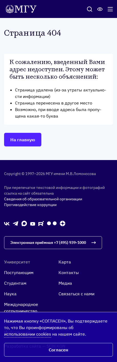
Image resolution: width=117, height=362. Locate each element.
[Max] (24, 223)
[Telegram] (15, 223)
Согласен (58, 349)
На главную (22, 139)
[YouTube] (32, 223)
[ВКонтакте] (7, 223)
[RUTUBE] (41, 223)
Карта (65, 262)
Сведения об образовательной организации (43, 199)
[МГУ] (22, 8)
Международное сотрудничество (21, 308)
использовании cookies (27, 334)
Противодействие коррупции (30, 204)
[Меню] (110, 9)
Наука (10, 293)
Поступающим (18, 272)
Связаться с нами (76, 293)
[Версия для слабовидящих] (100, 9)
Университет (17, 262)
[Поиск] (89, 9)
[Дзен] (62, 223)
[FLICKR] (52, 223)
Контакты (69, 272)
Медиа (65, 283)
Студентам (15, 283)
